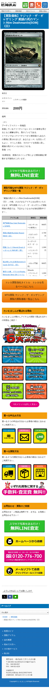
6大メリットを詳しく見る (25, 404)
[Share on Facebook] (9, 597)
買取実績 (18, 11)
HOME (4, 617)
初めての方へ (6, 11)
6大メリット (30, 11)
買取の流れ (43, 11)
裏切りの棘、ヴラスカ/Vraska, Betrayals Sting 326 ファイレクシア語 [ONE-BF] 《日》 (14, 275)
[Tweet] (4, 597)
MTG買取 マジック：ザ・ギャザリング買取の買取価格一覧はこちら (24, 297)
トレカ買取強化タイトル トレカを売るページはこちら (24, 284)
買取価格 (14, 617)
